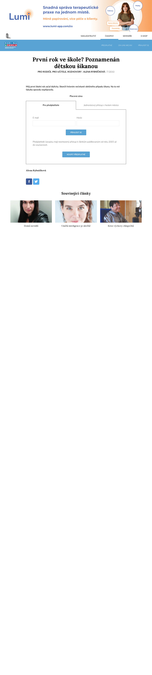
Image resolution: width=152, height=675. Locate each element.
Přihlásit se (143, 45)
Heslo (79, 118)
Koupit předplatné (76, 154)
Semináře (127, 36)
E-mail (36, 118)
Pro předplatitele (51, 105)
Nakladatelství (88, 36)
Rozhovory (74, 72)
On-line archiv (125, 45)
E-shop (144, 36)
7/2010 (110, 72)
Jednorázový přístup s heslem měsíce (101, 105)
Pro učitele (59, 72)
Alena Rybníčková (94, 72)
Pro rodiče (44, 72)
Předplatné (106, 45)
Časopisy (109, 36)
